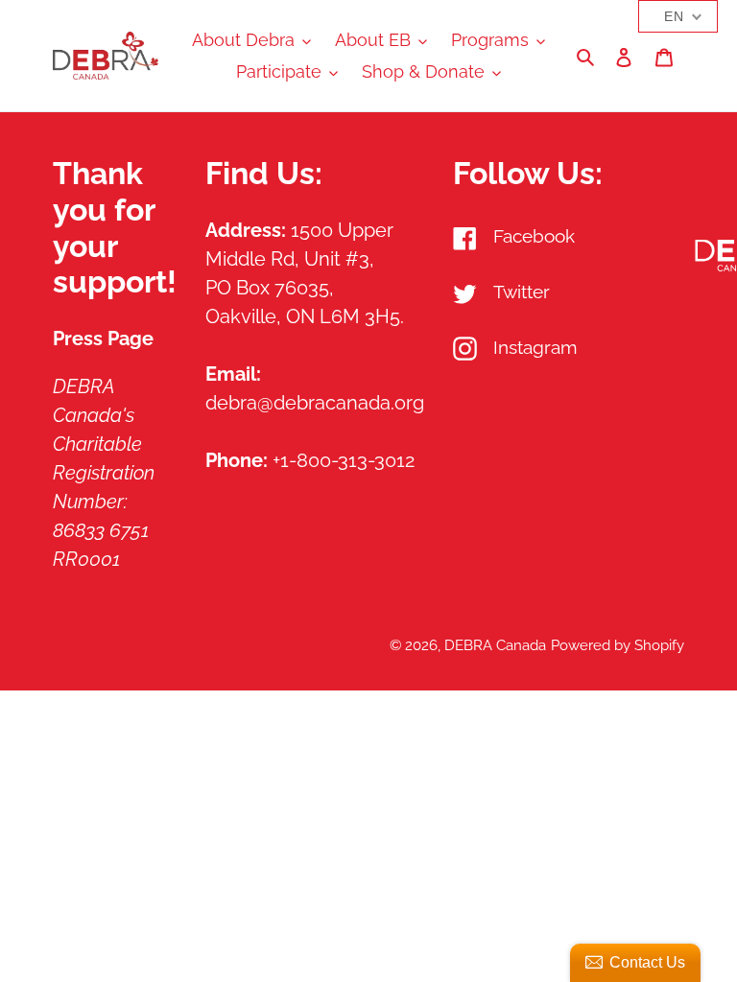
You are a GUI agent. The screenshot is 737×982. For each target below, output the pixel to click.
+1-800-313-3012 (344, 460)
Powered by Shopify (617, 645)
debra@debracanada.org (314, 402)
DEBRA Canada (495, 645)
